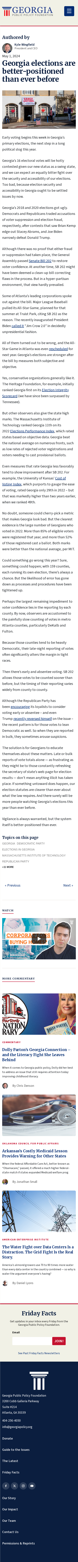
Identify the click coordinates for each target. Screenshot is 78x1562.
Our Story (9, 1498)
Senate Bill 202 (40, 260)
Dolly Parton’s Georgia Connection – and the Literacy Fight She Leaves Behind (36, 1054)
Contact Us (10, 1532)
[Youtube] (32, 1486)
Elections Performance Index (32, 431)
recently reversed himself (32, 718)
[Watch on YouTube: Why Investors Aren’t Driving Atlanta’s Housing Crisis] (39, 938)
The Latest (10, 1461)
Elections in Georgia (18, 849)
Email (16, 1332)
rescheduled (58, 348)
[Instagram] (23, 1486)
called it (18, 325)
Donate (7, 1438)
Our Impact (10, 1509)
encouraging (20, 706)
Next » (68, 885)
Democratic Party (31, 843)
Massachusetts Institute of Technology (34, 855)
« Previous (12, 885)
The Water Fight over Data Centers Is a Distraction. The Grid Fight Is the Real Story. (37, 1252)
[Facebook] (5, 1486)
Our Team (9, 1520)
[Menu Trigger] (69, 11)
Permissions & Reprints (18, 1543)
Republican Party (15, 861)
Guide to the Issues (16, 1449)
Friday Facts (10, 1472)
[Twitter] (14, 1486)
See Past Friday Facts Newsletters (39, 1353)
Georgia (8, 843)
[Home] (27, 11)
